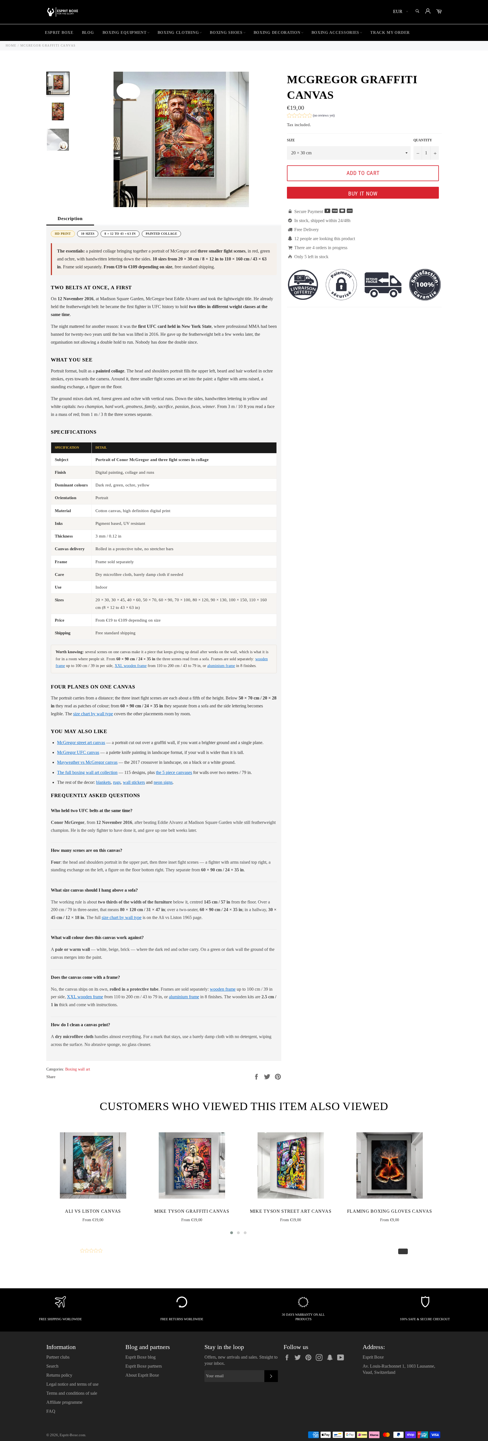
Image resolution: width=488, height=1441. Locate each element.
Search (52, 1366)
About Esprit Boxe (142, 1375)
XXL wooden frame (131, 666)
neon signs (163, 782)
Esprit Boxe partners (143, 1366)
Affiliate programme (64, 1402)
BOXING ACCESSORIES (335, 32)
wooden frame (223, 989)
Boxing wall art (77, 1069)
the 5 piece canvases (174, 772)
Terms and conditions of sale (71, 1393)
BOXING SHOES (226, 32)
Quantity (422, 140)
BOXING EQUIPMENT (125, 32)
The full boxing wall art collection (87, 772)
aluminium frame (221, 666)
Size (291, 140)
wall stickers (134, 782)
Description (70, 218)
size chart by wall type (93, 713)
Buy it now (363, 193)
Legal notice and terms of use (72, 1384)
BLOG (88, 32)
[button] (311, 116)
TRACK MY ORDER (390, 32)
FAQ (50, 1411)
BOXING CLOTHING (178, 32)
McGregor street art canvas (81, 742)
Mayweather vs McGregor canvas (87, 762)
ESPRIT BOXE (59, 32)
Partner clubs (57, 1357)
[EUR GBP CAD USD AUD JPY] (400, 12)
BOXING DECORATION (277, 32)
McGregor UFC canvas (78, 752)
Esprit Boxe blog (140, 1357)
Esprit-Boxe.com (72, 1435)
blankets (103, 782)
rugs (117, 782)
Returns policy (59, 1375)
